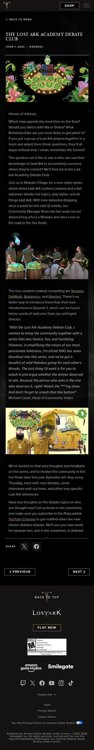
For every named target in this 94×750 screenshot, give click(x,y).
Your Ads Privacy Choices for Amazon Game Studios (43, 723)
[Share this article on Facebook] (36, 546)
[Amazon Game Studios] (31, 668)
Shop (70, 5)
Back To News (20, 19)
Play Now (47, 627)
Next (77, 571)
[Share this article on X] (24, 546)
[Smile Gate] (60, 668)
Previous (22, 571)
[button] (47, 79)
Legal (47, 705)
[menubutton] (87, 5)
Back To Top (47, 597)
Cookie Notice (47, 717)
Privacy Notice (47, 711)
